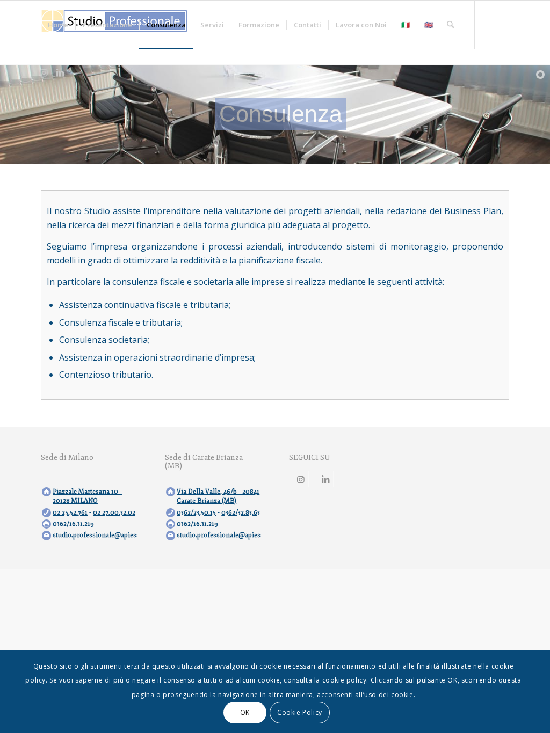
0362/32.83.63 (240, 513)
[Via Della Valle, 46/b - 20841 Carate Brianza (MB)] (170, 491)
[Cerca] (450, 25)
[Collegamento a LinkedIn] (60, 72)
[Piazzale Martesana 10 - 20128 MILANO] (46, 491)
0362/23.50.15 (196, 513)
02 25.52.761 (70, 513)
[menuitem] (58, 25)
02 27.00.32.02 (114, 513)
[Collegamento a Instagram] (44, 72)
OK (245, 712)
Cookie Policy (299, 712)
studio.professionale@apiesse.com (105, 535)
